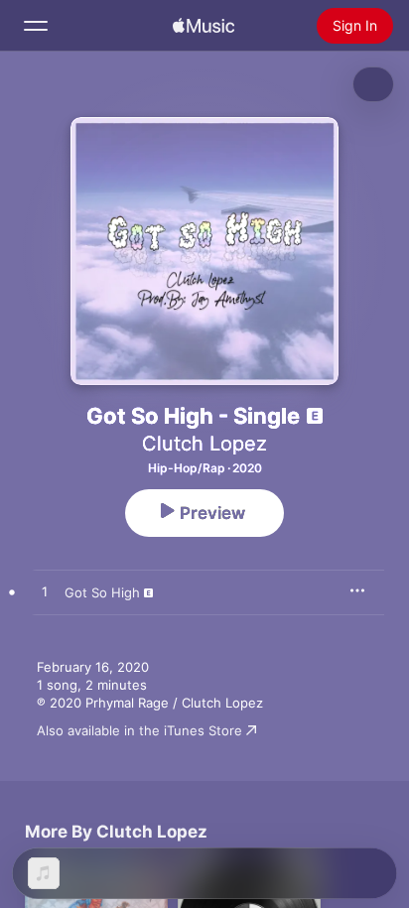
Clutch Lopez (204, 443)
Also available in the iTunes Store (139, 730)
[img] (203, 26)
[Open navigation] (36, 26)
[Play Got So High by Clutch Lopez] (45, 592)
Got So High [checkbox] (102, 592)
